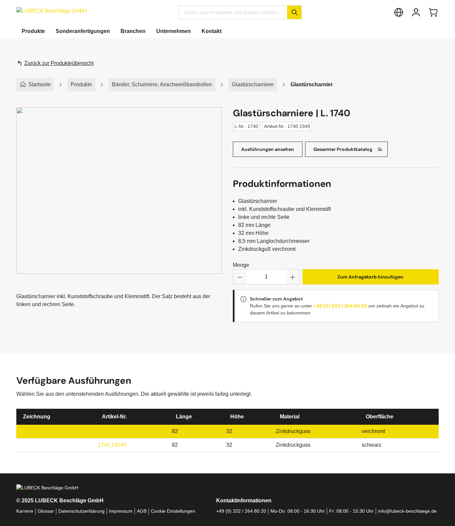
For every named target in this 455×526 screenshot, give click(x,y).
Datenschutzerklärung (81, 511)
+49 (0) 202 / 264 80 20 (340, 306)
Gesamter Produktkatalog (342, 149)
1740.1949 (110, 431)
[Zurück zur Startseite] (51, 11)
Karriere (24, 511)
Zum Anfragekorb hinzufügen (370, 277)
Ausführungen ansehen (267, 149)
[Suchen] (294, 12)
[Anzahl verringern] (240, 276)
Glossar (46, 511)
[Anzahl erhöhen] (293, 276)
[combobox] (233, 12)
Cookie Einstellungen (173, 511)
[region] (119, 197)
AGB (142, 511)
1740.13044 (112, 445)
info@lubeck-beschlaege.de (407, 511)
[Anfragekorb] (433, 12)
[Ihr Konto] (416, 12)
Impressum (121, 511)
